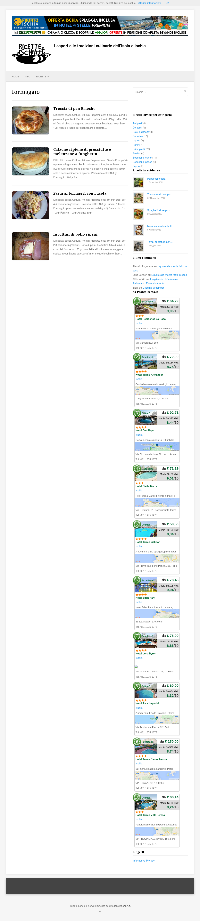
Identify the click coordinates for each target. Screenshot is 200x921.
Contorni (137, 127)
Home (15, 76)
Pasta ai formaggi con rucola (79, 193)
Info (27, 76)
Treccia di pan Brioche (74, 108)
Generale (138, 136)
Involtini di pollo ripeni (75, 234)
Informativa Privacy (144, 860)
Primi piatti (139, 149)
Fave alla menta (155, 283)
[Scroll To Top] (100, 911)
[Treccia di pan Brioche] (30, 133)
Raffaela (137, 283)
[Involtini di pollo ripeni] (30, 259)
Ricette (41, 76)
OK (167, 3)
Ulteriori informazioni (149, 3)
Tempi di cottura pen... (160, 242)
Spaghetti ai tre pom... (159, 210)
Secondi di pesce (142, 162)
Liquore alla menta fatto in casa (169, 275)
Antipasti (138, 123)
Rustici (136, 153)
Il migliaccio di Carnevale (163, 279)
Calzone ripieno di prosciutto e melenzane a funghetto (82, 151)
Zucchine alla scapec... (160, 194)
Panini (136, 144)
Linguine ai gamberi (153, 287)
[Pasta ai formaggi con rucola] (30, 218)
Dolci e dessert (141, 132)
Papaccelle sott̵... (157, 178)
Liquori (136, 140)
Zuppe (136, 166)
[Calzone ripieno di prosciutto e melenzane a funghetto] (30, 174)
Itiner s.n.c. (125, 905)
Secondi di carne (142, 157)
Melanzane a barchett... (160, 226)
